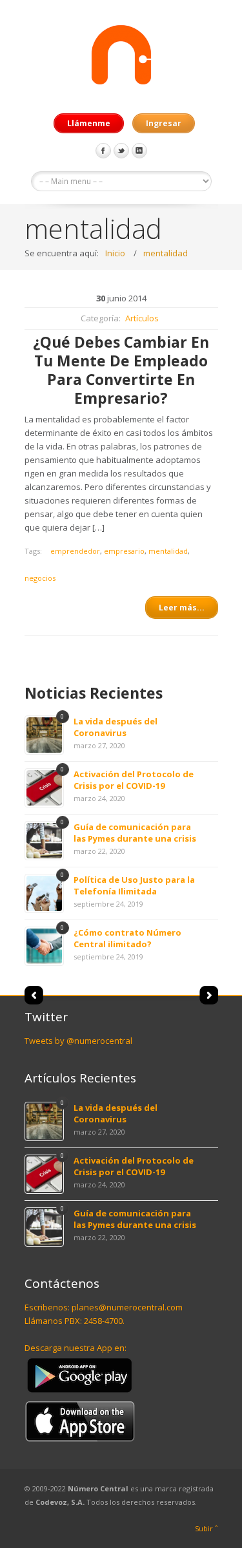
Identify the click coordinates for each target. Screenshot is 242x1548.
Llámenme (88, 123)
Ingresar (163, 123)
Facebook (103, 151)
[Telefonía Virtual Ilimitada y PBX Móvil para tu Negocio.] (121, 56)
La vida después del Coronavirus (115, 727)
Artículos (142, 318)
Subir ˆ (206, 1528)
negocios (40, 578)
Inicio (115, 253)
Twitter (121, 151)
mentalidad (165, 253)
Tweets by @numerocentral (78, 1040)
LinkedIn (139, 151)
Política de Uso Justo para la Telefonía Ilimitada (134, 885)
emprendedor (75, 551)
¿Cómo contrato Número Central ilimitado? (127, 938)
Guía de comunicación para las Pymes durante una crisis (135, 832)
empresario (124, 551)
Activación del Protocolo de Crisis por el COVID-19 (134, 779)
